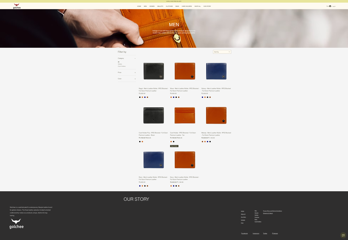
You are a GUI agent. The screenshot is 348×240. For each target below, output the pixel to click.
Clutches (257, 217)
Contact (243, 220)
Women (256, 213)
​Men (256, 210)
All (118, 62)
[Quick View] (153, 71)
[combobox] (222, 52)
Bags (256, 219)
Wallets (120, 64)
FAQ (242, 223)
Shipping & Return (268, 213)
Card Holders (122, 66)
